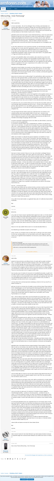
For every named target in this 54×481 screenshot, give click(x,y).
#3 (52, 255)
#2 (52, 209)
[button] (12, 8)
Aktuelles (9, 8)
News (15, 8)
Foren (3, 8)
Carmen (3, 18)
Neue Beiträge (4, 11)
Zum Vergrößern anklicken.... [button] (32, 251)
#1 (52, 20)
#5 (52, 443)
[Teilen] (50, 20)
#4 (52, 431)
